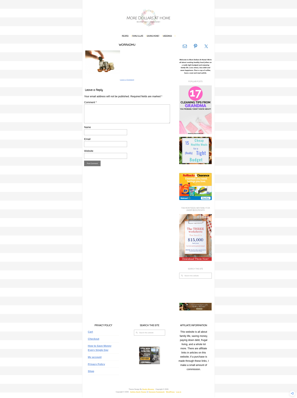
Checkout (93, 338)
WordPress (170, 392)
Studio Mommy (148, 389)
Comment (90, 102)
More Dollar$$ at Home (148, 17)
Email (87, 139)
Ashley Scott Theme (138, 392)
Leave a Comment (127, 80)
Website (88, 150)
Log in (178, 392)
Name (87, 127)
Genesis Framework (157, 392)
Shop (91, 371)
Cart (90, 331)
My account (95, 357)
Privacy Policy (96, 364)
